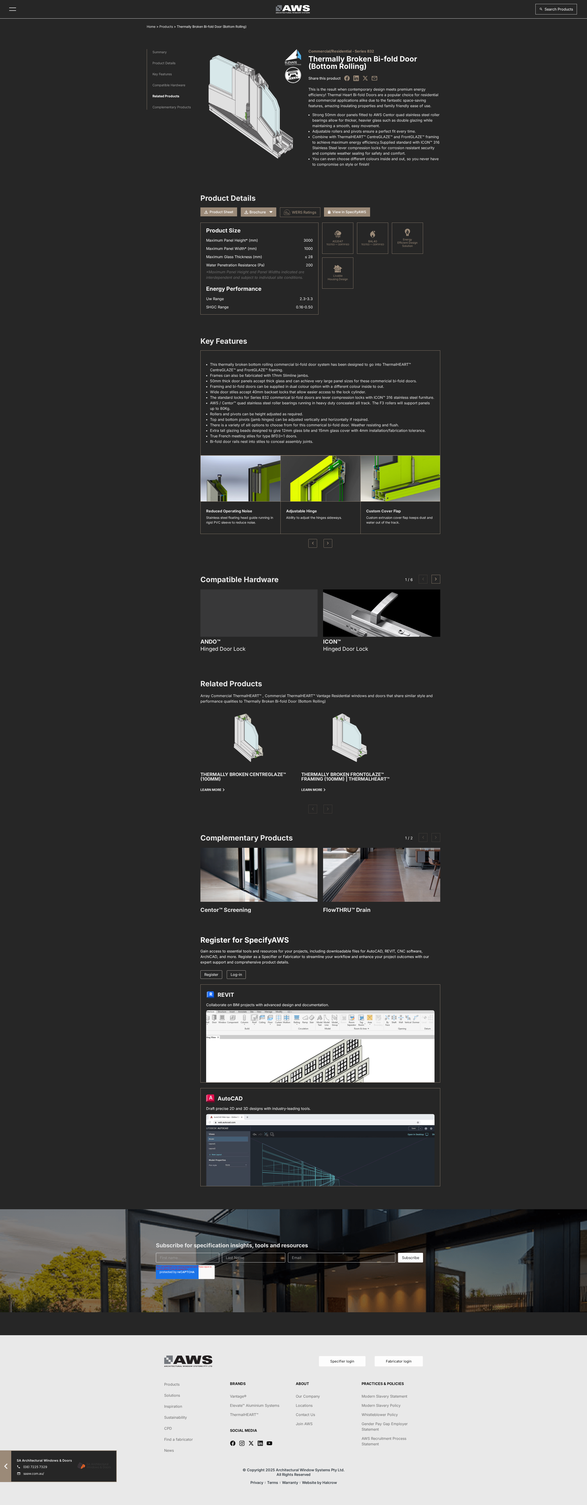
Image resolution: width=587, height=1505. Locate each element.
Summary (159, 52)
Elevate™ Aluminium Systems (254, 1405)
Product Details (163, 63)
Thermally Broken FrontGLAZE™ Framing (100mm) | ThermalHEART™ (345, 777)
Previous (312, 543)
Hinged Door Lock (223, 649)
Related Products (165, 96)
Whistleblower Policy (380, 1414)
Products (166, 26)
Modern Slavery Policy (381, 1405)
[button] (556, 9)
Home (151, 26)
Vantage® (238, 1396)
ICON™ (332, 642)
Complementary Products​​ (171, 107)
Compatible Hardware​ (168, 85)
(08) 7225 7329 (35, 1467)
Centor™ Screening (225, 910)
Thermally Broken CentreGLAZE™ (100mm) (243, 777)
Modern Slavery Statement (384, 1396)
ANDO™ (210, 642)
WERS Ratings (304, 212)
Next (328, 543)
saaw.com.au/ (33, 1473)
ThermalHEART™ (244, 1414)
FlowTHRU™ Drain (347, 910)
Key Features (162, 74)
